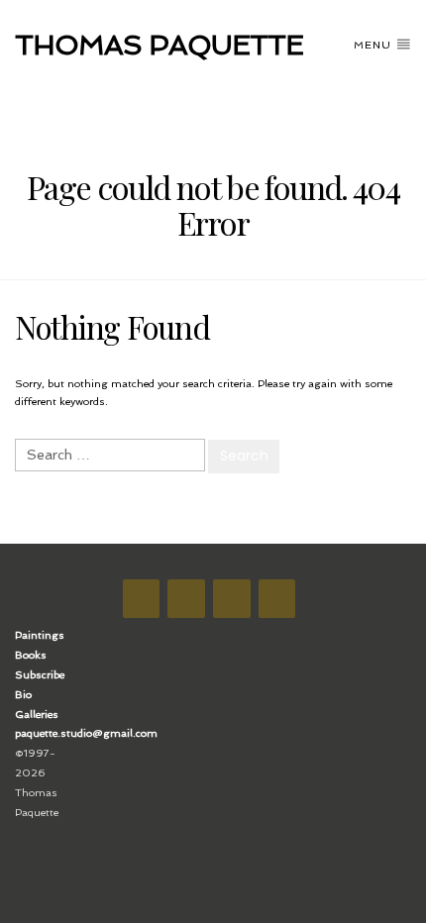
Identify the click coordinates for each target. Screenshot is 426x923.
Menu (374, 45)
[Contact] (277, 598)
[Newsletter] (232, 598)
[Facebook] (141, 598)
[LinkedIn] (186, 598)
